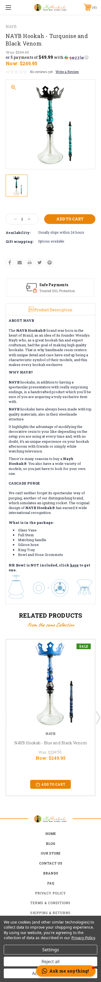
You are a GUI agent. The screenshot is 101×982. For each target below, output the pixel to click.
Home (50, 833)
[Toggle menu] (15, 7)
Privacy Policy (50, 893)
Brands (50, 873)
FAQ (50, 883)
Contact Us (50, 863)
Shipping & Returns (50, 913)
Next (97, 717)
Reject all (50, 961)
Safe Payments (53, 284)
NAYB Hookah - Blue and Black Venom (50, 742)
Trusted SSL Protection (57, 291)
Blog (50, 843)
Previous (3, 717)
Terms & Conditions (50, 903)
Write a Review (67, 72)
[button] (47, 57)
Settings (50, 950)
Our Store (50, 853)
